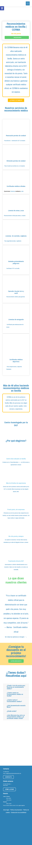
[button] (2, 8)
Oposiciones (7, 191)
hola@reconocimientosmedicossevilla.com (13, 773)
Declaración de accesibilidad (18, 812)
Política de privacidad (16, 810)
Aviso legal (6, 810)
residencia (17, 191)
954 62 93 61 (7, 771)
